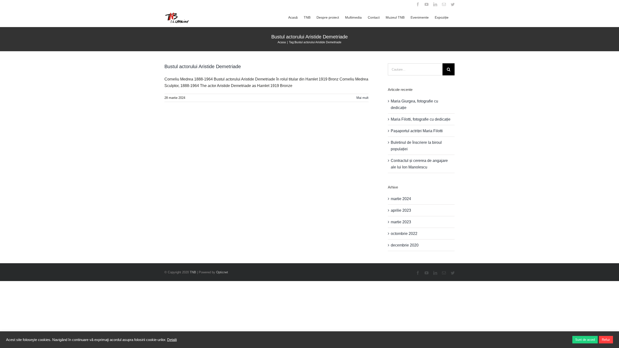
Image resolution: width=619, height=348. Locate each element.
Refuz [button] (606, 339)
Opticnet (222, 272)
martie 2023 (401, 222)
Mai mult (362, 98)
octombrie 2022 (404, 234)
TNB (193, 272)
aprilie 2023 (401, 210)
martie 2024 (401, 199)
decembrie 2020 (405, 245)
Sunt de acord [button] (585, 339)
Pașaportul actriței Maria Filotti (417, 131)
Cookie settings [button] (556, 340)
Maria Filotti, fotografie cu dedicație (420, 119)
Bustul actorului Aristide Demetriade (202, 66)
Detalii (172, 340)
